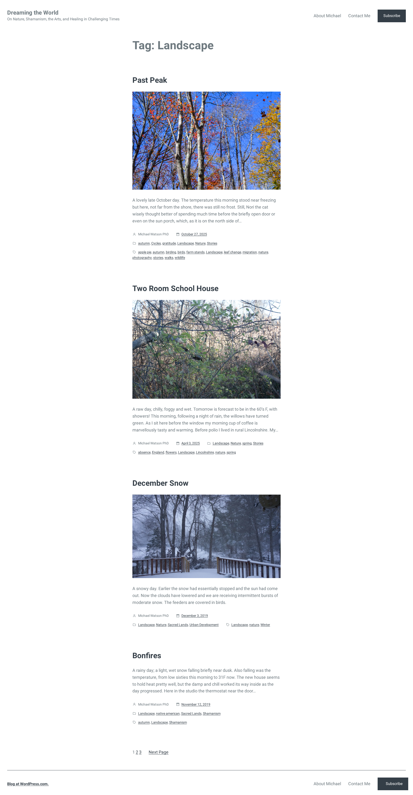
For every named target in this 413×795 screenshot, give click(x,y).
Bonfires (146, 655)
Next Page (158, 752)
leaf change (232, 252)
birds (181, 252)
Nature (200, 243)
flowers (171, 452)
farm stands (195, 252)
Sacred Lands (178, 625)
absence (144, 452)
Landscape (185, 243)
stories (158, 257)
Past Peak (149, 80)
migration (250, 252)
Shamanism (212, 713)
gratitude (169, 243)
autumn (144, 243)
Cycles (156, 243)
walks (169, 257)
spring (247, 443)
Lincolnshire (205, 452)
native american (168, 713)
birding (171, 252)
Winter (265, 625)
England (158, 452)
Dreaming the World (33, 12)
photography (142, 257)
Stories (212, 243)
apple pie (144, 252)
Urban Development (204, 625)
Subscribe (391, 15)
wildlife (180, 257)
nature (263, 252)
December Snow (160, 483)
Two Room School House (175, 288)
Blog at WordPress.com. (28, 784)
